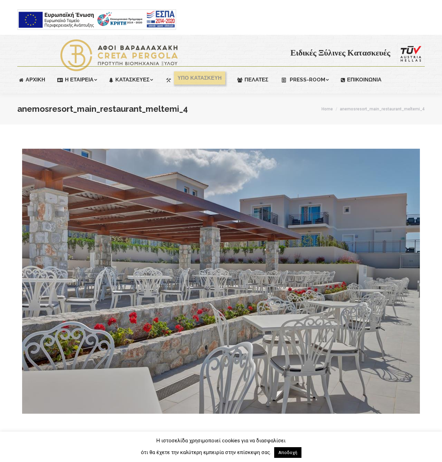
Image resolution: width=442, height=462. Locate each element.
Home (327, 109)
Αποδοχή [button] (287, 452)
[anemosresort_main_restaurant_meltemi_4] (221, 281)
